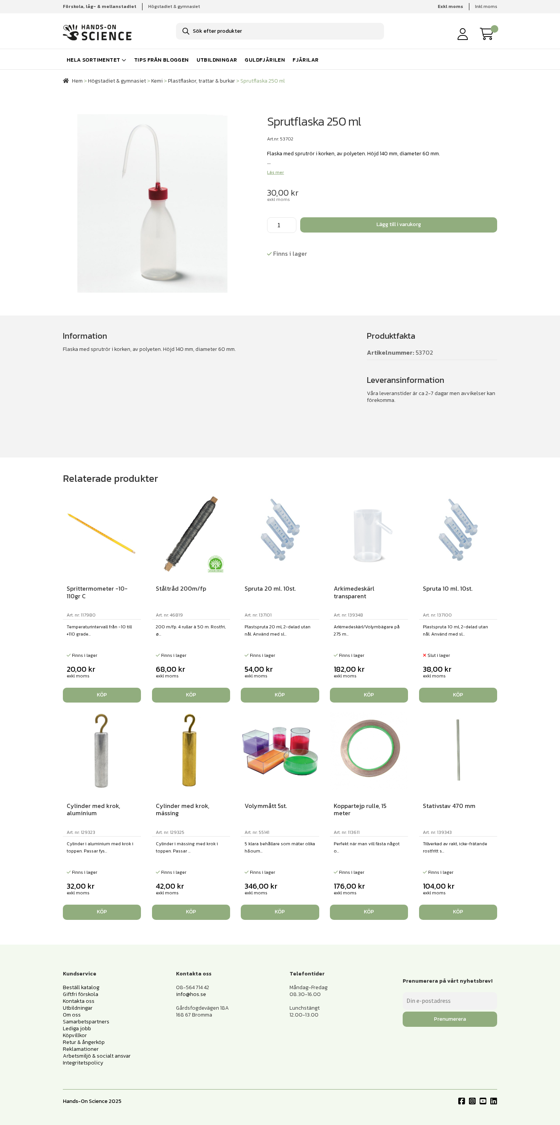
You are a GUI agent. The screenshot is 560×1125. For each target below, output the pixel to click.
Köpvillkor (75, 1035)
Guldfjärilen (265, 60)
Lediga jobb (77, 1029)
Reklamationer (81, 1049)
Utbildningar (217, 60)
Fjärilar (305, 60)
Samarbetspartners (86, 1022)
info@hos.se (191, 994)
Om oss (72, 1015)
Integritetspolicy (83, 1063)
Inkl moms (486, 6)
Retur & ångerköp (84, 1042)
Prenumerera (450, 1019)
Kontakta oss (78, 1001)
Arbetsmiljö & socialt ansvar (97, 1056)
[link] (489, 33)
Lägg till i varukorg (398, 224)
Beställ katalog (81, 987)
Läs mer (275, 172)
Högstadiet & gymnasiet (174, 6)
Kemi (157, 81)
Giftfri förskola (80, 994)
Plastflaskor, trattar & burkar (201, 81)
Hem (77, 81)
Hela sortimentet (93, 60)
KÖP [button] (102, 695)
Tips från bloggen (161, 60)
